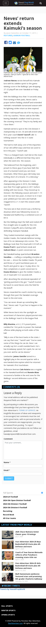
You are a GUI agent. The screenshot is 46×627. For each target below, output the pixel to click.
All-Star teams (9, 518)
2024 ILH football (10, 497)
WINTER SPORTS (8, 610)
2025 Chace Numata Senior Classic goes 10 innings (27, 533)
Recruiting (7, 511)
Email (6, 470)
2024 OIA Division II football (15, 507)
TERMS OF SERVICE (27, 410)
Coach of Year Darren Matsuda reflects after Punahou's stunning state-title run (28, 554)
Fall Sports (8, 492)
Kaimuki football (21, 35)
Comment (8, 439)
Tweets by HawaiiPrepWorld (12, 589)
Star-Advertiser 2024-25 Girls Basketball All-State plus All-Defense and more (28, 565)
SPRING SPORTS (8, 615)
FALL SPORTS (7, 606)
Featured (8, 35)
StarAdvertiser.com (15, 623)
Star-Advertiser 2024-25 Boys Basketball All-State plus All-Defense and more (28, 544)
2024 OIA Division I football (14, 504)
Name (6, 462)
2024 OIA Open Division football (17, 500)
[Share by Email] (14, 43)
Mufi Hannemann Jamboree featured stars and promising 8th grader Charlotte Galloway (28, 576)
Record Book (8, 514)
